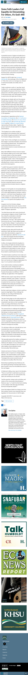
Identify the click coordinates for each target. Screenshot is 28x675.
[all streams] (26, 673)
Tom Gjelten (8, 17)
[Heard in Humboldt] (14, 590)
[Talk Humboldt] (14, 534)
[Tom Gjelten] (4, 413)
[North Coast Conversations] (14, 450)
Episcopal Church (15, 317)
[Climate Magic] (14, 478)
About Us (4, 649)
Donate (24, 2)
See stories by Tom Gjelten (14, 430)
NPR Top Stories (9, 401)
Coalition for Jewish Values (16, 123)
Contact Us (5, 652)
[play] (2, 673)
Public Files (5, 655)
